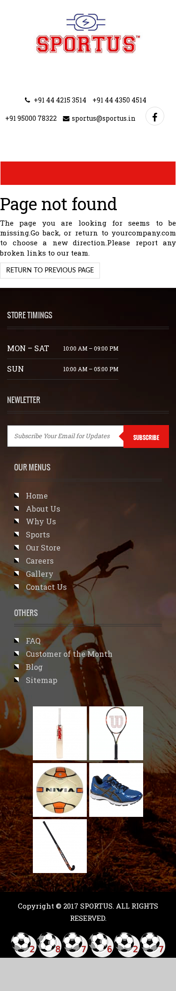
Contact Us (46, 587)
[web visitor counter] (88, 944)
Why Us (41, 521)
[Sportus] (88, 33)
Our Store (43, 547)
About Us (43, 509)
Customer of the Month (69, 654)
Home (37, 495)
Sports (38, 534)
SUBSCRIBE (146, 437)
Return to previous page (50, 270)
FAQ (33, 641)
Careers (40, 560)
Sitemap (41, 680)
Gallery (40, 574)
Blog (34, 667)
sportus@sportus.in (104, 118)
